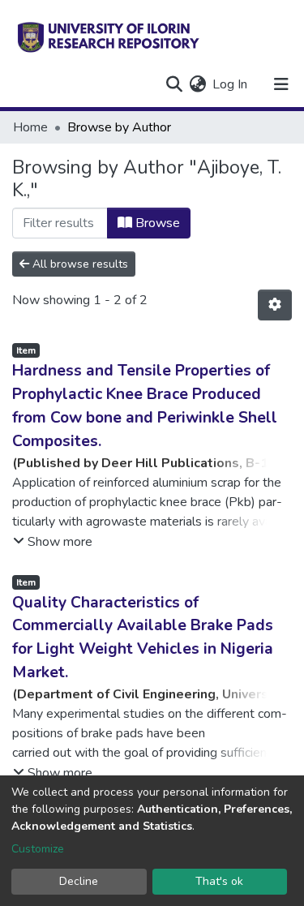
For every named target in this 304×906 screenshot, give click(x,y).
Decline (78, 881)
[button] (197, 84)
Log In (230, 84)
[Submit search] (174, 84)
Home (30, 127)
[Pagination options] (275, 305)
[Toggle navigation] (281, 84)
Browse (156, 223)
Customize (37, 849)
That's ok (219, 881)
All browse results (78, 264)
